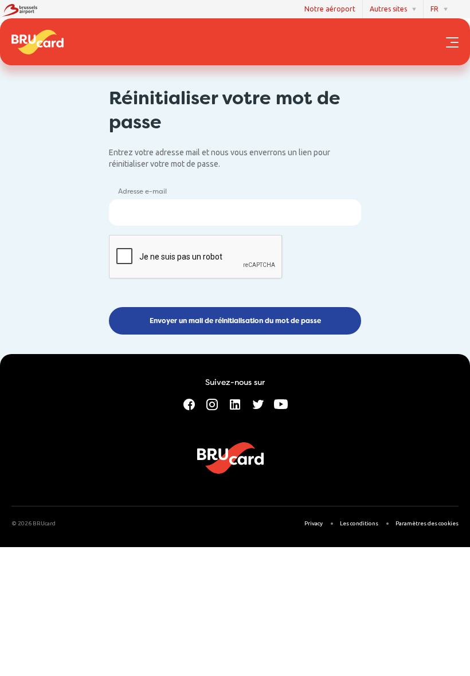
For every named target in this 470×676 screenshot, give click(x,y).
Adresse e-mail (142, 191)
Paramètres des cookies (427, 523)
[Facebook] (189, 403)
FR (434, 9)
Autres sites (388, 9)
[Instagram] (212, 403)
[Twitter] (258, 403)
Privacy (313, 523)
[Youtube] (281, 403)
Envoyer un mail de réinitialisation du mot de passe (235, 320)
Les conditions (359, 523)
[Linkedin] (235, 403)
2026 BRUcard (37, 523)
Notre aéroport (329, 9)
